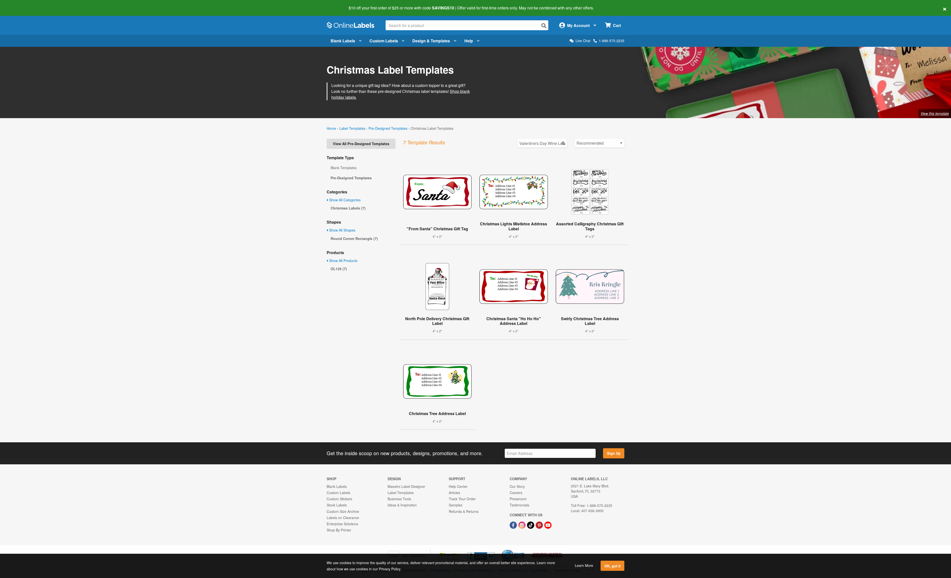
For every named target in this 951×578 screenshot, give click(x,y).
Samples (455, 504)
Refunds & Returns (463, 511)
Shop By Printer (339, 529)
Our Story (517, 486)
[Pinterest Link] (540, 524)
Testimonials (519, 504)
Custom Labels (384, 41)
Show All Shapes (341, 230)
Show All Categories (344, 199)
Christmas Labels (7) (348, 208)
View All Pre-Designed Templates (361, 143)
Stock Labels (337, 504)
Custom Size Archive (343, 511)
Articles (454, 492)
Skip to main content (18, 4)
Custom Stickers (339, 498)
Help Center (458, 486)
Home (331, 128)
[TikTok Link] (531, 524)
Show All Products (342, 260)
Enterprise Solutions (342, 523)
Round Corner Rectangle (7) (354, 238)
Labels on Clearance (343, 517)
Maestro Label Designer (406, 486)
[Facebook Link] (514, 524)
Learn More (584, 565)
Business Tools (399, 498)
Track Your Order (462, 498)
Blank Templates (344, 167)
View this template (935, 113)
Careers (516, 492)
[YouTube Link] (548, 524)
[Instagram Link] (522, 524)
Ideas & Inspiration (402, 504)
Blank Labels (343, 41)
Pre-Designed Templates (388, 128)
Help (468, 41)
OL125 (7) (339, 268)
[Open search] (543, 25)
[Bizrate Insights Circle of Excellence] (522, 549)
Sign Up (614, 453)
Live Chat (583, 41)
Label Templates (352, 128)
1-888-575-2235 (611, 40)
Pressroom (518, 498)
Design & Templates (431, 41)
